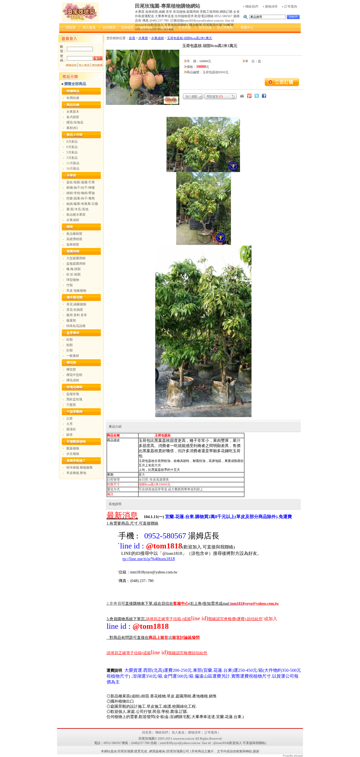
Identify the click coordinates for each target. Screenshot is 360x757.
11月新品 (72, 163)
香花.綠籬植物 (76, 304)
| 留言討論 (203, 27)
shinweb (298, 755)
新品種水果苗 (75, 214)
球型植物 (72, 280)
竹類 (69, 285)
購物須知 (71, 65)
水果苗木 (72, 111)
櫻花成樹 (72, 380)
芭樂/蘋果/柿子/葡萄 (80, 198)
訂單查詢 (290, 6)
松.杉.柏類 (73, 274)
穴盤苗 (71, 405)
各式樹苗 (72, 117)
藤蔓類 (71, 320)
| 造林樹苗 (125, 27)
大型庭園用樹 (75, 258)
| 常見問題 (182, 27)
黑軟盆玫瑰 (74, 399)
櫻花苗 (71, 369)
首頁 (132, 38)
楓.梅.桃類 (73, 269)
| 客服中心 (245, 27)
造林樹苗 (72, 244)
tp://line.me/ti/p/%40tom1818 (148, 558)
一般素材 (72, 356)
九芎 (69, 424)
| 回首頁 (68, 27)
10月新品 (72, 168)
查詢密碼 (97, 65)
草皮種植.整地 (76, 473)
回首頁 (147, 732)
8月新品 (72, 141)
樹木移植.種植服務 (79, 467)
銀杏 (69, 434)
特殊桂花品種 (75, 326)
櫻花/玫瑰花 (74, 122)
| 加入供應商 (223, 27)
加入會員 (84, 65)
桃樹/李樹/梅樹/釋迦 (80, 193)
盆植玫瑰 (72, 394)
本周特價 (72, 98)
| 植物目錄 (144, 27)
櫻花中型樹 (74, 375)
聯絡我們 (251, 6)
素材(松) (72, 128)
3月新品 (72, 158)
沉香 (69, 418)
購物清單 (271, 6)
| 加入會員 (87, 27)
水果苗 (143, 38)
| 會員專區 (164, 27)
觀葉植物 (72, 448)
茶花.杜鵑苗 (74, 309)
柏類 (69, 345)
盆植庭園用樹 (75, 263)
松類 (69, 339)
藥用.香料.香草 (76, 315)
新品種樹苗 (74, 234)
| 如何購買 (107, 27)
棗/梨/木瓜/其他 (77, 209)
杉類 (69, 350)
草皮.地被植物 (76, 290)
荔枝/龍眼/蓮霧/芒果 (80, 182)
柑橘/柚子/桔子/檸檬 (80, 187)
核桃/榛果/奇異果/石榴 (82, 204)
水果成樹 (72, 220)
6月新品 (72, 147)
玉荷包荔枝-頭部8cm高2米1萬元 (189, 38)
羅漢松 (71, 429)
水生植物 (72, 454)
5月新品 (72, 152)
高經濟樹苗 (74, 239)
